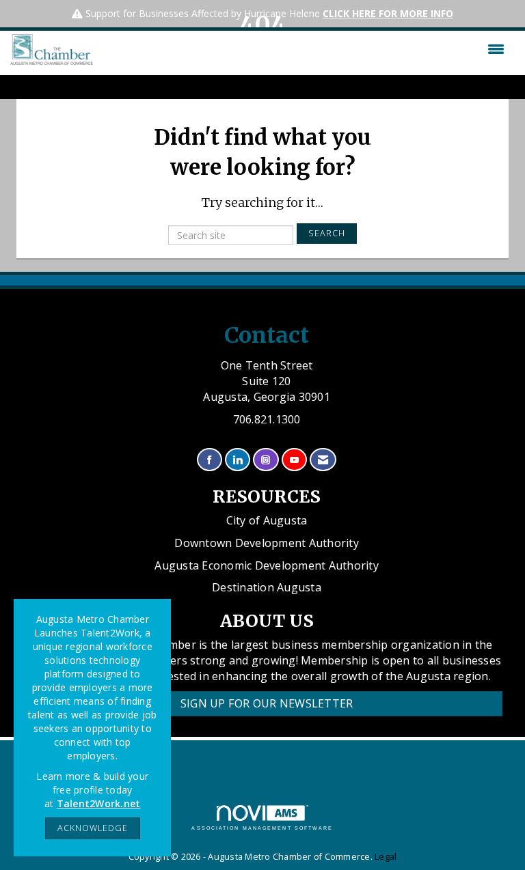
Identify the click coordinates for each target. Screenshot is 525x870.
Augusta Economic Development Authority (266, 565)
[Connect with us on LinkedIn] (237, 460)
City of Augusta (267, 520)
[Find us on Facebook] (209, 460)
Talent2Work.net (99, 803)
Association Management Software (262, 828)
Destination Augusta (266, 587)
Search (326, 233)
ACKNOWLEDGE (92, 828)
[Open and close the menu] (302, 49)
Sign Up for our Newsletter (266, 703)
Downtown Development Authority (266, 542)
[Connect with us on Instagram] (265, 460)
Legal (385, 856)
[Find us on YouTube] (294, 460)
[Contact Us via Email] (323, 460)
